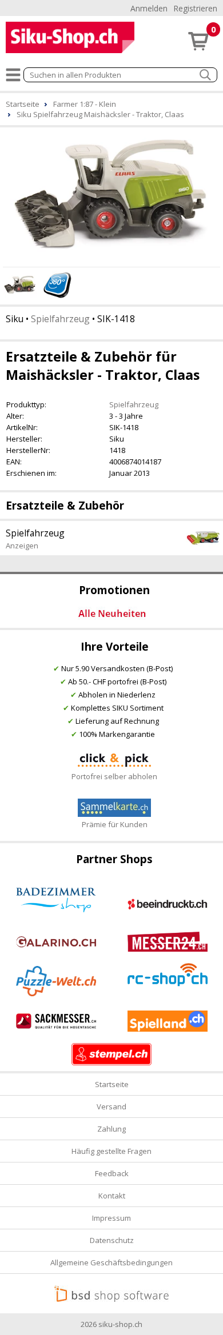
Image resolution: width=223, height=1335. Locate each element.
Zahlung (111, 1129)
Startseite (112, 1084)
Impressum (111, 1218)
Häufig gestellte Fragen (111, 1151)
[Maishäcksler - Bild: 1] (111, 195)
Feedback (112, 1173)
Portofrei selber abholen (114, 776)
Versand (111, 1106)
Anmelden (149, 8)
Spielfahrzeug (60, 318)
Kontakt (111, 1195)
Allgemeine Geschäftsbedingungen (111, 1262)
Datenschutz (112, 1240)
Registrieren (195, 8)
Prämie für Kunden (115, 824)
